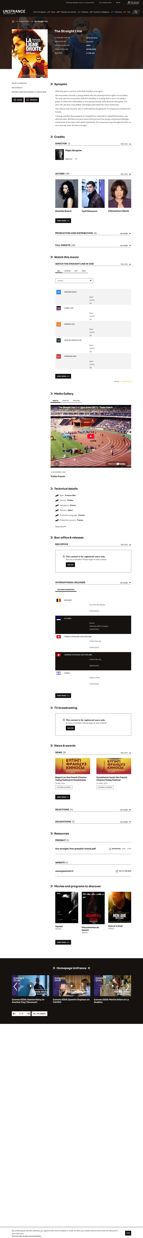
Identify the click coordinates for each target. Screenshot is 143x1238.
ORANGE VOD (69, 324)
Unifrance (118, 12)
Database (85, 12)
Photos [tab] (65, 401)
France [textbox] (60, 281)
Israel (67, 673)
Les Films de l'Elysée (97, 605)
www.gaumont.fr (64, 871)
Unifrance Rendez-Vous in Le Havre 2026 (80, 3)
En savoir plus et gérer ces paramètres (26, 1236)
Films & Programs (39, 12)
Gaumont (89, 41)
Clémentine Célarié (118, 211)
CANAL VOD (68, 308)
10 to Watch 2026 (105, 3)
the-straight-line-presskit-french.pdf (75, 848)
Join (128, 12)
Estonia (67, 618)
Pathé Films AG (95, 641)
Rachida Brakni (63, 211)
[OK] (128, 1233)
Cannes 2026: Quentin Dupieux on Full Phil (32, 1001)
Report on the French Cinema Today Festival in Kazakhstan (70, 778)
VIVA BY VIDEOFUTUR (72, 340)
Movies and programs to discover (29, 92)
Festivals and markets (68, 12)
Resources (17, 87)
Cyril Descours (89, 211)
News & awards (19, 83)
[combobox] (74, 280)
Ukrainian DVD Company (99, 626)
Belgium (68, 600)
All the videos (39, 1014)
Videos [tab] (55, 401)
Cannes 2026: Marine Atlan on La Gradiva (72, 1001)
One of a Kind (115, 926)
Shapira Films (95, 678)
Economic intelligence (101, 12)
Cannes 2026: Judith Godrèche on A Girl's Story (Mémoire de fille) (114, 1001)
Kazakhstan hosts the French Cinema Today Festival (111, 778)
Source (117, 381)
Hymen (59, 926)
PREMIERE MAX (70, 356)
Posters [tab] (76, 401)
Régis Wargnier (92, 38)
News (53, 12)
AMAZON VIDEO (70, 292)
